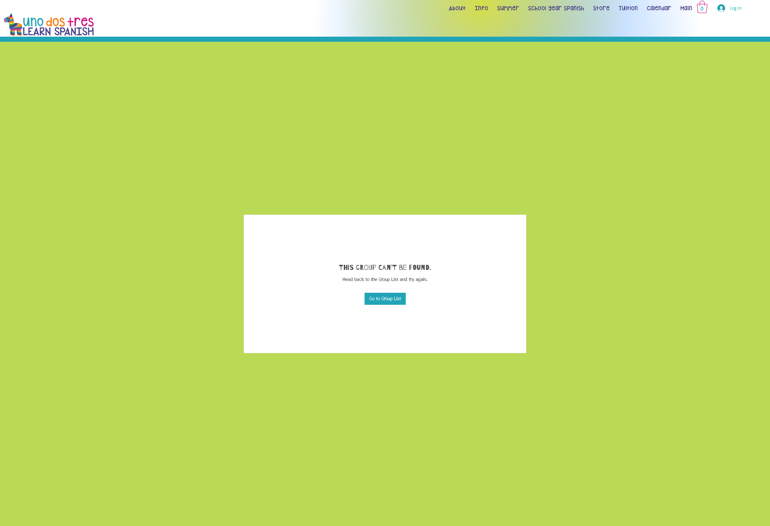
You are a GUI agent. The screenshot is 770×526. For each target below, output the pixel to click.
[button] (702, 7)
